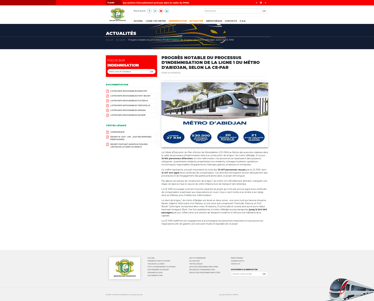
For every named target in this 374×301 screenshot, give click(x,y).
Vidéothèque (237, 258)
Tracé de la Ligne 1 (156, 264)
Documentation (155, 275)
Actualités (196, 21)
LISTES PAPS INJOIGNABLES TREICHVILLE (130, 105)
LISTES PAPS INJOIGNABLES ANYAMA (128, 110)
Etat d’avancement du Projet (162, 267)
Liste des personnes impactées (203, 267)
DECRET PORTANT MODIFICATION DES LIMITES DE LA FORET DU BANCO (129, 145)
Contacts (231, 21)
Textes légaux (195, 264)
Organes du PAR (155, 273)
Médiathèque (214, 21)
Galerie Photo (237, 261)
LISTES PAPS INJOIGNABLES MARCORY (128, 91)
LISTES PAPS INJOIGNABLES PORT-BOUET (130, 96)
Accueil (138, 21)
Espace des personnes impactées (204, 273)
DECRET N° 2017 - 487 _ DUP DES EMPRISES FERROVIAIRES (130, 138)
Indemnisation (178, 21)
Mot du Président (197, 258)
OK (264, 11)
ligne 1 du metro (156, 21)
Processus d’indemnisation (202, 270)
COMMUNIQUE (117, 132)
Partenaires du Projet (158, 270)
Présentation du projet (159, 261)
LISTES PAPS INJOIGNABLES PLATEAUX (129, 101)
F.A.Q (242, 21)
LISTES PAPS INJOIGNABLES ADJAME (128, 115)
